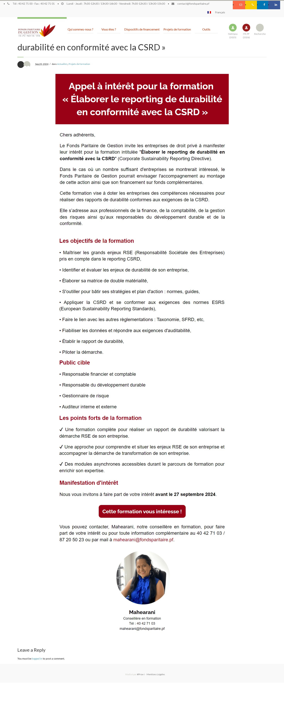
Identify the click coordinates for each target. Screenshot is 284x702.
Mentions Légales (156, 674)
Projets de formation (79, 64)
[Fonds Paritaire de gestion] (36, 30)
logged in (37, 658)
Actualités (62, 64)
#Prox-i (141, 674)
